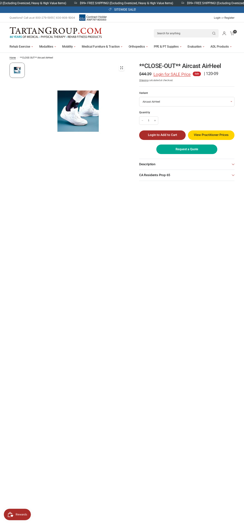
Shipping (143, 80)
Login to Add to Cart (162, 135)
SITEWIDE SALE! (125, 9)
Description (147, 164)
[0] (231, 33)
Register (229, 17)
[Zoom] (121, 68)
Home (13, 57)
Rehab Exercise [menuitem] (20, 46)
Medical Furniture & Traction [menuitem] (101, 46)
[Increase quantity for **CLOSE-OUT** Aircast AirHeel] (155, 121)
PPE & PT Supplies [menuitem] (166, 46)
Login (217, 17)
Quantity (144, 112)
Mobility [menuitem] (67, 46)
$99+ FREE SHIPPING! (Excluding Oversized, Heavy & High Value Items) (120, 3)
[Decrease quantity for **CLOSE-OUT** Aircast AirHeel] (142, 121)
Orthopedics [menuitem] (137, 46)
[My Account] (224, 33)
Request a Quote (187, 149)
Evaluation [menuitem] (194, 46)
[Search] (214, 33)
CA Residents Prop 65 (154, 175)
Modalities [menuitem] (46, 46)
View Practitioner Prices (211, 135)
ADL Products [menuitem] (219, 46)
